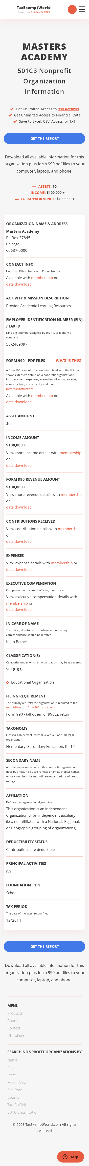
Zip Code (14, 1089)
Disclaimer (15, 1035)
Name (12, 1059)
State (11, 1074)
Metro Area (16, 1082)
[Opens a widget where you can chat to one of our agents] (70, 1157)
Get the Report (44, 138)
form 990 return (16, 707)
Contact (13, 1027)
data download (19, 284)
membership (42, 277)
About (12, 1020)
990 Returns (68, 109)
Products (14, 1013)
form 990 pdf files (54, 164)
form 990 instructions (19, 389)
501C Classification (23, 1112)
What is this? (68, 360)
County (13, 1097)
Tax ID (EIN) (16, 1104)
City (10, 1067)
